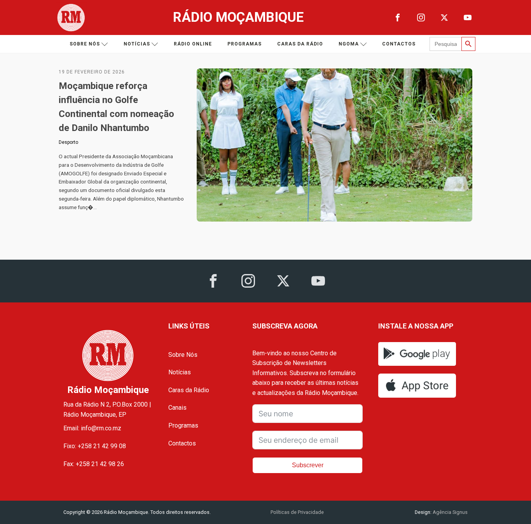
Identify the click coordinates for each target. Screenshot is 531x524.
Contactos (399, 44)
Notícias (137, 44)
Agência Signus (449, 512)
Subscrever (307, 465)
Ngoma (349, 44)
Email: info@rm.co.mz (92, 428)
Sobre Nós (182, 354)
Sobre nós (85, 44)
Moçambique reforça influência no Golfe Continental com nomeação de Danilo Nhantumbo (116, 106)
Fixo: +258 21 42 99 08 (94, 446)
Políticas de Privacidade (297, 512)
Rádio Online (193, 44)
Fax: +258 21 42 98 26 (93, 464)
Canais (177, 407)
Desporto (68, 142)
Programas (244, 44)
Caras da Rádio (300, 44)
